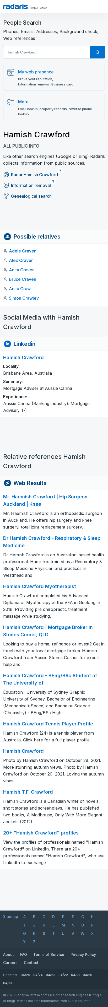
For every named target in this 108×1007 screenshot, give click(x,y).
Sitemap (10, 916)
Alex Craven (21, 260)
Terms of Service (48, 954)
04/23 (50, 975)
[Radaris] (15, 6)
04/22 (63, 975)
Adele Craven (22, 251)
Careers (10, 962)
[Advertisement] (54, 218)
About (8, 954)
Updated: (10, 975)
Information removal (31, 185)
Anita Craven (22, 269)
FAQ (23, 954)
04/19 (7, 983)
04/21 (75, 975)
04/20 (87, 975)
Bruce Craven (22, 279)
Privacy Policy (83, 954)
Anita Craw (20, 288)
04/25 (25, 975)
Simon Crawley (24, 298)
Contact (31, 962)
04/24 (38, 975)
